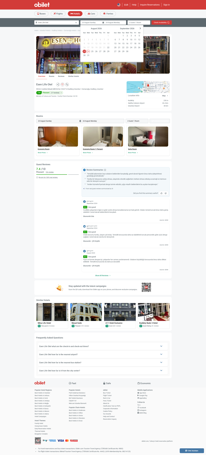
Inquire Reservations (150, 4)
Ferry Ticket (107, 401)
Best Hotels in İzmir (41, 398)
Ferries (109, 13)
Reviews (61, 76)
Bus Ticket (106, 393)
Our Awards (107, 414)
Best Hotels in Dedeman (77, 410)
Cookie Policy (107, 411)
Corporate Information (110, 408)
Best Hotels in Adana (42, 414)
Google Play (143, 395)
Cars (92, 13)
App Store (142, 393)
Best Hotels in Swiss (76, 415)
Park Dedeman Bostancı (77, 393)
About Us (106, 403)
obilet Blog (142, 413)
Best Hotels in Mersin (42, 411)
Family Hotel (39, 423)
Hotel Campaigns (40, 416)
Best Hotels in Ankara (42, 395)
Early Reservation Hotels (43, 428)
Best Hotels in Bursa (41, 408)
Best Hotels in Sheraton (77, 418)
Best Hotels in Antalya (42, 401)
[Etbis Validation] (38, 441)
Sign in (166, 4)
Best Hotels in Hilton (76, 413)
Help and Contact (109, 416)
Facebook (142, 408)
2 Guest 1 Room (135, 22)
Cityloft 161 (73, 401)
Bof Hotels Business (76, 398)
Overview (41, 76)
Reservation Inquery (109, 419)
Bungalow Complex (41, 434)
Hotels (76, 13)
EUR (126, 5)
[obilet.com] (47, 6)
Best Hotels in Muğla (42, 403)
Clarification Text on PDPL (112, 406)
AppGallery (143, 398)
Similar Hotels (73, 76)
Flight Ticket (107, 395)
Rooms (51, 76)
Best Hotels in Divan (75, 421)
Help (134, 4)
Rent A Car (106, 398)
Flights (59, 13)
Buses (42, 13)
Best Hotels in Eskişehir (43, 406)
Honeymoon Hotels (41, 426)
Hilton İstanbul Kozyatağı (77, 395)
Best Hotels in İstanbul (42, 393)
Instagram (142, 410)
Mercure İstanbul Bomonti (77, 403)
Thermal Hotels (40, 431)
